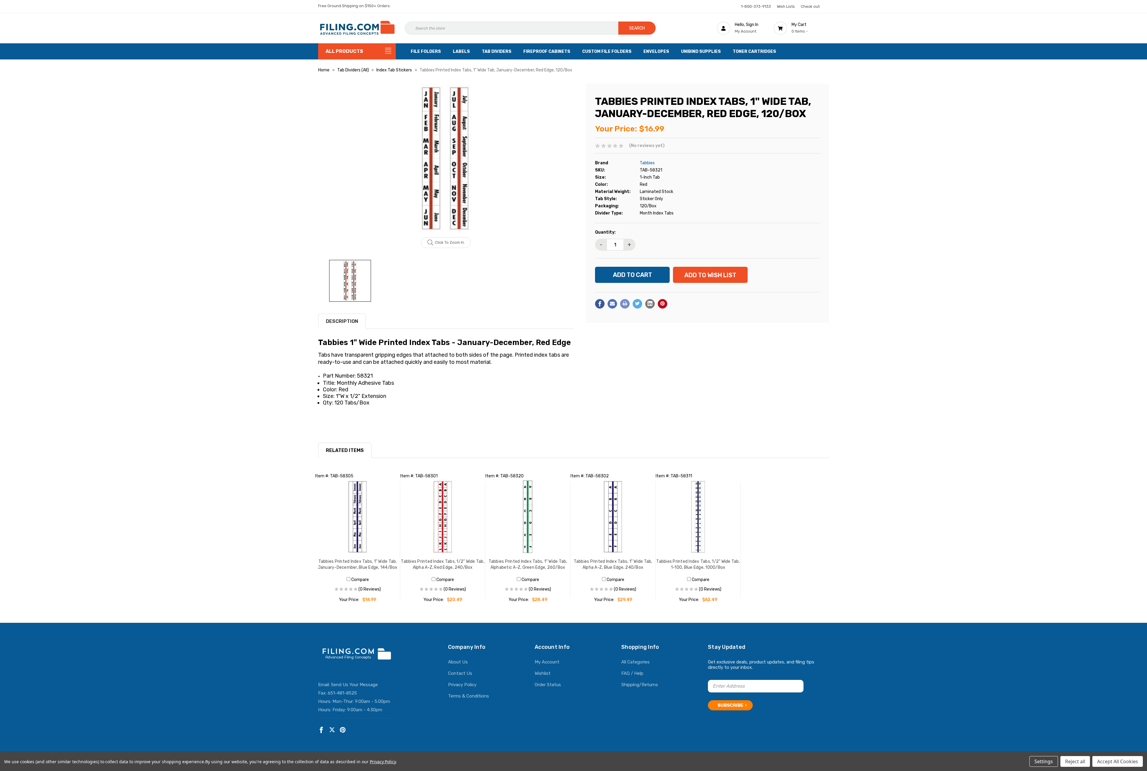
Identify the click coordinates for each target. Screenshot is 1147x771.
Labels (461, 51)
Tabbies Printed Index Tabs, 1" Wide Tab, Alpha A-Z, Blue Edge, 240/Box (613, 564)
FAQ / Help (632, 673)
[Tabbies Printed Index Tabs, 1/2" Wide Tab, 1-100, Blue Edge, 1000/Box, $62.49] (698, 516)
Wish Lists (786, 6)
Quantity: (605, 232)
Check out (810, 6)
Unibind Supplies (701, 51)
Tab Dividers (496, 51)
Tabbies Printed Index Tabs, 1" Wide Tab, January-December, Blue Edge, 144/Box (358, 564)
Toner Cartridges (754, 51)
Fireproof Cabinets (546, 51)
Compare (359, 579)
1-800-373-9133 (756, 6)
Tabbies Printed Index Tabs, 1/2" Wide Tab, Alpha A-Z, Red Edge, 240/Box (442, 564)
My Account (547, 662)
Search (637, 28)
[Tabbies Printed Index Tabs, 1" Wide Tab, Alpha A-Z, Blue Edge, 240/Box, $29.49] (613, 516)
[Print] (625, 304)
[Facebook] (600, 304)
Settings (1043, 761)
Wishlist (543, 673)
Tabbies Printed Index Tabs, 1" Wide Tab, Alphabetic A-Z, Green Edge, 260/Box (528, 564)
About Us (458, 662)
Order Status (548, 684)
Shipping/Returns (639, 684)
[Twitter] (637, 304)
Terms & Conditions (468, 696)
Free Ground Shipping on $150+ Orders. (354, 6)
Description (342, 321)
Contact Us (460, 673)
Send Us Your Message (354, 684)
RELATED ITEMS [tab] (345, 450)
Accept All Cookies (1117, 761)
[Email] (612, 304)
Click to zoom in (449, 242)
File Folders (426, 51)
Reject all (1075, 761)
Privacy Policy (462, 684)
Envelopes (656, 51)
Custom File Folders (606, 51)
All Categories (635, 662)
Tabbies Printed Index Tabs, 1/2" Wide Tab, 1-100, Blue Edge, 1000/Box (698, 564)
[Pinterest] (662, 304)
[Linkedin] (650, 304)
